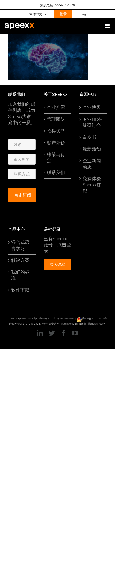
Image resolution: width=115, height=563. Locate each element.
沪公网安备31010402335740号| (29, 324)
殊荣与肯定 (56, 158)
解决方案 (20, 260)
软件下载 (20, 290)
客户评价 (56, 143)
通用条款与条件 (96, 324)
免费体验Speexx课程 (92, 185)
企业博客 (92, 107)
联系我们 (56, 172)
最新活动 (92, 149)
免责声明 (54, 324)
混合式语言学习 (20, 245)
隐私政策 (66, 324)
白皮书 (89, 137)
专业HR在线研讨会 (92, 122)
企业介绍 (56, 107)
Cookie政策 (79, 324)
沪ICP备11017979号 (94, 318)
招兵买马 (56, 131)
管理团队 (56, 119)
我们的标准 (20, 275)
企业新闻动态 (92, 164)
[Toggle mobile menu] (107, 26)
